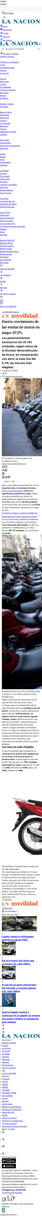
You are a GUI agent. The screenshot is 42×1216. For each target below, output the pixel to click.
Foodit (5, 33)
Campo (3, 84)
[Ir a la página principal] (21, 23)
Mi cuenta (7, 40)
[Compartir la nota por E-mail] (8, 477)
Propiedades (5, 87)
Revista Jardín (6, 254)
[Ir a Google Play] (9, 1162)
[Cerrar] (39, 44)
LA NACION (7, 312)
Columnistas (5, 143)
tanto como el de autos (12, 491)
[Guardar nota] (3, 466)
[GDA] (8, 1201)
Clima (2, 65)
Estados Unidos (7, 104)
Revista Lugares (7, 246)
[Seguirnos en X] (3, 1140)
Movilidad (4, 93)
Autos (16, 312)
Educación (4, 118)
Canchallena (5, 162)
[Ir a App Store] (9, 1167)
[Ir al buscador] (4, 17)
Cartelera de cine (7, 201)
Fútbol (3, 154)
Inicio (5, 26)
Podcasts (4, 187)
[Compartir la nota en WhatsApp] (6, 470)
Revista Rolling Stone (9, 251)
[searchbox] (20, 49)
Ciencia (3, 129)
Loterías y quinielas (8, 184)
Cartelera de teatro (8, 204)
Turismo (3, 173)
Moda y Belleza (6, 190)
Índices (3, 95)
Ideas (2, 232)
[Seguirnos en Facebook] (3, 1132)
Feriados (4, 182)
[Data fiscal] (3, 1212)
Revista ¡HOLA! (6, 243)
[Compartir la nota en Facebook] (3, 477)
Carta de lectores (7, 223)
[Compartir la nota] (3, 470)
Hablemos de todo (8, 131)
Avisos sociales (6, 221)
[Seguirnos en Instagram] (3, 1147)
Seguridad (4, 115)
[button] (21, 175)
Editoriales (4, 140)
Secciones (7, 30)
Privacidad (17, 1192)
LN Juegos (4, 170)
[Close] (3, 1025)
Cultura (3, 120)
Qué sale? (4, 198)
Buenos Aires (6, 112)
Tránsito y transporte (9, 62)
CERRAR (3, 1)
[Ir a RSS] (3, 1154)
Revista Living (6, 248)
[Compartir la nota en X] (6, 477)
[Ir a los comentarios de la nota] (6, 466)
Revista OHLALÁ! (7, 240)
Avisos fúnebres (7, 218)
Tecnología (5, 176)
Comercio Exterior (8, 90)
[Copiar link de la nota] (3, 473)
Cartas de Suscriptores (10, 145)
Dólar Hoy (4, 81)
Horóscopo (5, 179)
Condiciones (7, 1192)
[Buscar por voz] (38, 49)
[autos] (20, 317)
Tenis (2, 159)
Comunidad (5, 123)
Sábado (3, 229)
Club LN (6, 36)
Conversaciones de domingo (12, 226)
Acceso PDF (5, 212)
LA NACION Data (7, 67)
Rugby (3, 157)
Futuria (3, 79)
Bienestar (4, 126)
